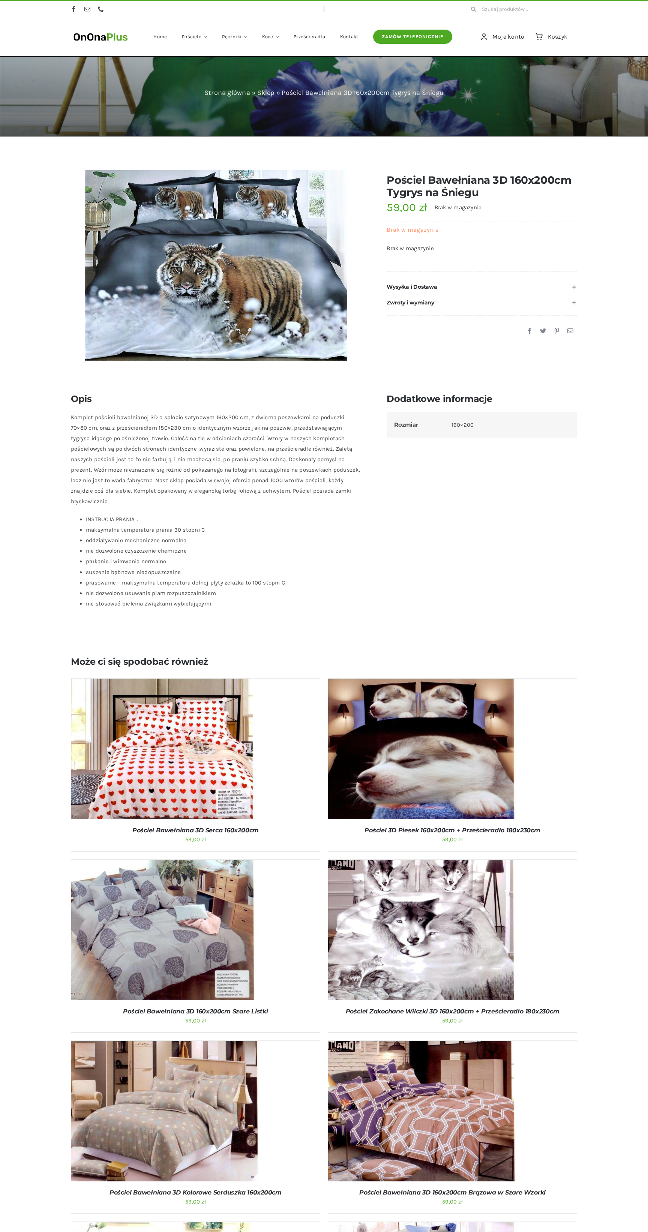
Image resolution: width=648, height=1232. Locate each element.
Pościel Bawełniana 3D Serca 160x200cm (195, 830)
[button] (482, 287)
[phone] (101, 9)
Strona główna (227, 92)
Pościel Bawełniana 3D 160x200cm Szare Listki (195, 1011)
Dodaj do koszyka (145, 750)
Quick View (194, 750)
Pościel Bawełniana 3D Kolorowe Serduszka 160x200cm (196, 1192)
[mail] (87, 9)
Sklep (266, 92)
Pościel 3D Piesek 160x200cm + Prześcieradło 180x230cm (452, 830)
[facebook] (74, 9)
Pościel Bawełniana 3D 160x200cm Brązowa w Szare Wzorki (452, 1192)
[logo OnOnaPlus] (101, 32)
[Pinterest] (557, 331)
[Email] (570, 331)
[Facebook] (529, 331)
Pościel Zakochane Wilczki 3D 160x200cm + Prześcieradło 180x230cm (453, 1011)
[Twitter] (543, 331)
